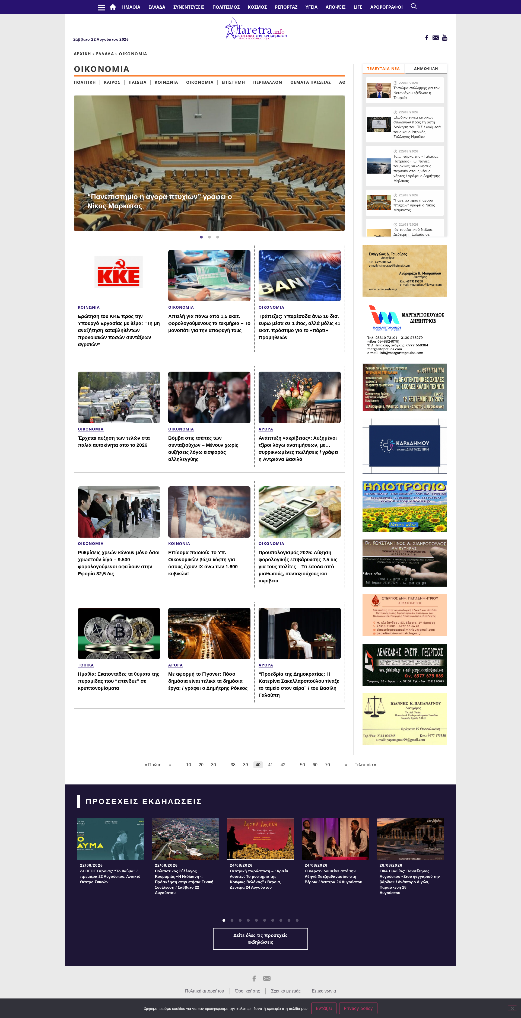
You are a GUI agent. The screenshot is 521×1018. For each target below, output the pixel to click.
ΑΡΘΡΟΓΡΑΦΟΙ (386, 7)
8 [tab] (281, 920)
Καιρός (112, 82)
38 (233, 764)
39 (245, 764)
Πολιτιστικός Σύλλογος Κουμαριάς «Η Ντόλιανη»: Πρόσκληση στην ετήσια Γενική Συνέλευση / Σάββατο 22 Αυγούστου (184, 882)
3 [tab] (217, 237)
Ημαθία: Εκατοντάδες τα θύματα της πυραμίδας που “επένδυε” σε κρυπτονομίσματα (118, 681)
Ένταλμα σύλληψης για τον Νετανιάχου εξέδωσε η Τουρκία (416, 93)
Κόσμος (257, 7)
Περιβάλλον (267, 82)
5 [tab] (256, 920)
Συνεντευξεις (188, 7)
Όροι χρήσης (247, 991)
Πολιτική (85, 82)
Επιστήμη (233, 82)
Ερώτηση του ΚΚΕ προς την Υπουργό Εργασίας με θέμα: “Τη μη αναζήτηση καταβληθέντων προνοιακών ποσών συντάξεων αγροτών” (119, 330)
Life (358, 7)
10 (188, 764)
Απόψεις (335, 7)
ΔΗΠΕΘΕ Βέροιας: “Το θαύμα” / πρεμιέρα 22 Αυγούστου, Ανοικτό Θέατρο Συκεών (110, 876)
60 (315, 764)
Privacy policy (358, 1008)
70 (327, 764)
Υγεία (311, 7)
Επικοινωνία (324, 991)
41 (270, 764)
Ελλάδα (156, 7)
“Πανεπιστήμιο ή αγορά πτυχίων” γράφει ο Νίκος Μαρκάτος (159, 201)
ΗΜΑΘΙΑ (131, 7)
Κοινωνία (166, 82)
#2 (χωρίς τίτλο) (114, 7)
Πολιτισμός (226, 7)
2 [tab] (209, 237)
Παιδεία (138, 82)
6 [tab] (264, 920)
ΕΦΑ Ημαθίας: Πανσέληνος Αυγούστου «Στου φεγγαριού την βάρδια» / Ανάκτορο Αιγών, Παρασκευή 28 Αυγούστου (410, 882)
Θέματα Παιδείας (310, 82)
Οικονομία (200, 82)
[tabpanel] (209, 163)
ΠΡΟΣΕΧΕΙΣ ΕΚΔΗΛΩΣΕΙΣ (144, 801)
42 (283, 764)
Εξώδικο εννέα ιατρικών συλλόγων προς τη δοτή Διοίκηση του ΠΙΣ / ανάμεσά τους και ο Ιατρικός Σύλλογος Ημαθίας (417, 127)
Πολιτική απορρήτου (204, 991)
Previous (65, 163)
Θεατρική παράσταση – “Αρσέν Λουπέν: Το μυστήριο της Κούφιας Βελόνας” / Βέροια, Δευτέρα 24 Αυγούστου (259, 879)
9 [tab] (289, 920)
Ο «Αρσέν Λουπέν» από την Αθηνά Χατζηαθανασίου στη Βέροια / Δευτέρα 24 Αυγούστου (333, 876)
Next (347, 163)
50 (302, 764)
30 (213, 764)
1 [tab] (201, 237)
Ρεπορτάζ (286, 7)
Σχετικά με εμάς (286, 991)
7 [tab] (272, 920)
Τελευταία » (365, 764)
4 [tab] (248, 920)
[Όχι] (512, 1008)
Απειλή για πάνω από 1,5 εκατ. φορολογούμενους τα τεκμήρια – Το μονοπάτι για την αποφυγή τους (209, 323)
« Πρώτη (153, 764)
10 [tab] (297, 920)
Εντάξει (324, 1008)
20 (201, 764)
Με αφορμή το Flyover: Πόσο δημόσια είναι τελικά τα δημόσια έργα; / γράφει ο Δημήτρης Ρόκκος (207, 681)
